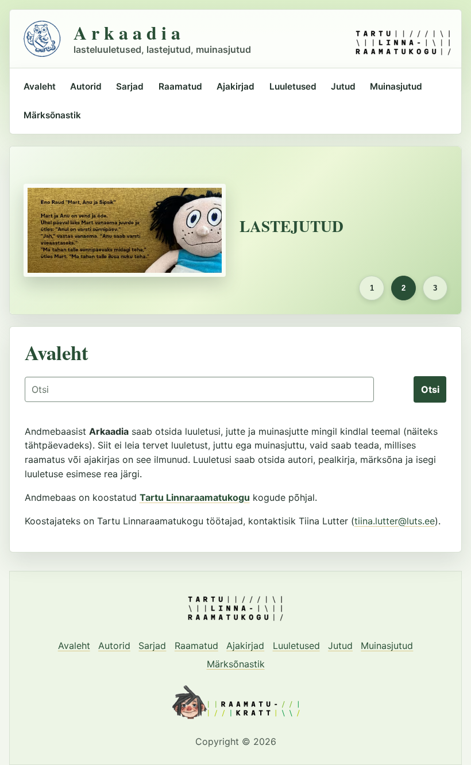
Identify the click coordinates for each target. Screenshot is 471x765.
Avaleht (40, 86)
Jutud (343, 86)
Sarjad (130, 86)
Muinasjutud (396, 86)
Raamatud (180, 86)
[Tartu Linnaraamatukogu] (403, 38)
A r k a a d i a (127, 32)
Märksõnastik (52, 115)
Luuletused (292, 86)
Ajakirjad (235, 86)
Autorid (86, 86)
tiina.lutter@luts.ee (394, 521)
